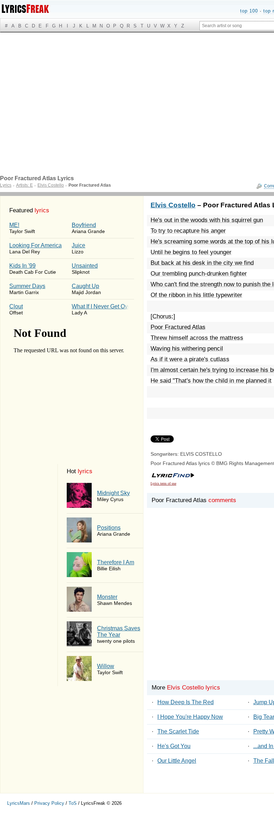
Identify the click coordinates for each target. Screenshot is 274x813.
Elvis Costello (173, 205)
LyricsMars (18, 803)
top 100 (249, 11)
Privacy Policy (49, 803)
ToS (72, 803)
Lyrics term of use (163, 483)
